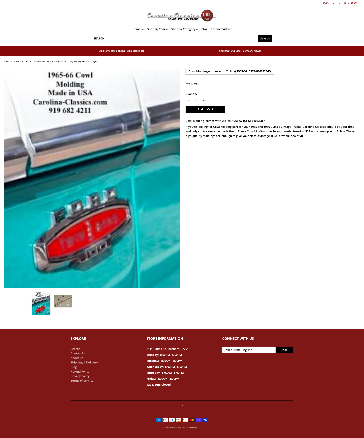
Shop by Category (183, 29)
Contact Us (78, 353)
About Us (77, 358)
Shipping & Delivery (84, 362)
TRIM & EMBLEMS (20, 61)
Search (75, 349)
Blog (204, 29)
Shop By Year (156, 29)
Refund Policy (80, 371)
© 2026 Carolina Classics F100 (174, 427)
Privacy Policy (80, 376)
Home (136, 29)
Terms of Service (82, 380)
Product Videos (221, 29)
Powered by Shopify (192, 427)
